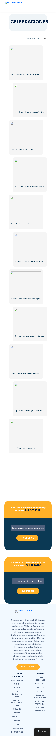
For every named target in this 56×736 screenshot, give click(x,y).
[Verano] (16, 485)
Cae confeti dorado (26, 448)
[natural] (16, 495)
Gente (17, 720)
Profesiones (17, 732)
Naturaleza (17, 717)
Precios (40, 687)
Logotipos (17, 688)
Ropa (17, 724)
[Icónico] (39, 475)
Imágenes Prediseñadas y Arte (17, 702)
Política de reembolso (40, 709)
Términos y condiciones (40, 696)
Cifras (17, 713)
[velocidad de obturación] (39, 495)
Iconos (17, 684)
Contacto (40, 684)
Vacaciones (17, 728)
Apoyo (40, 691)
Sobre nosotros (40, 678)
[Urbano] (39, 485)
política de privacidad (40, 702)
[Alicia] (16, 475)
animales (17, 709)
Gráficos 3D (17, 680)
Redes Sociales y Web (17, 694)
